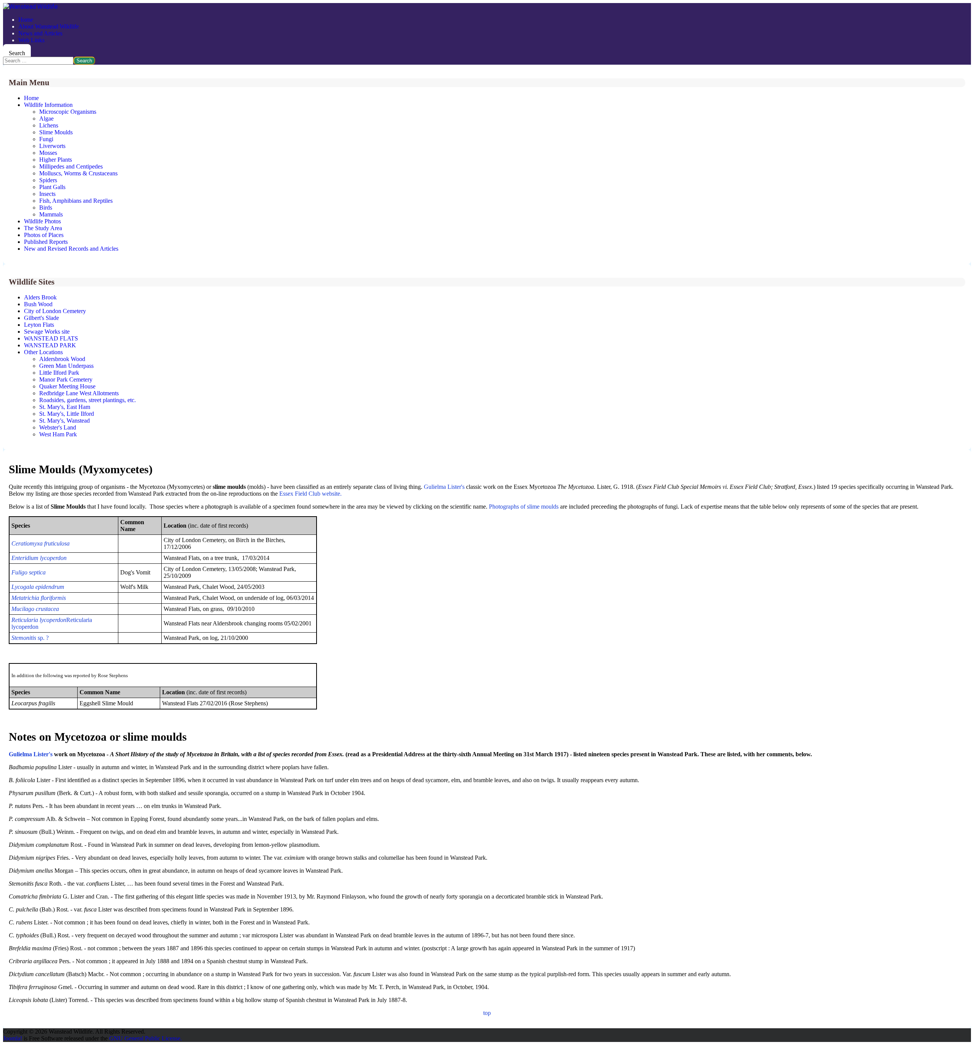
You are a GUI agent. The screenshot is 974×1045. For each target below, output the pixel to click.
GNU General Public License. (145, 1038)
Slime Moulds (56, 132)
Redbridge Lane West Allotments (79, 393)
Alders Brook (40, 297)
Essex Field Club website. (310, 493)
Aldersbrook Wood (62, 359)
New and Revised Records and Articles (71, 248)
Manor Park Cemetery (65, 379)
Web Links (31, 40)
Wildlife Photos (42, 221)
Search (17, 53)
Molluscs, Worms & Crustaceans (78, 173)
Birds (45, 207)
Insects (47, 194)
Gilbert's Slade (41, 318)
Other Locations (43, 352)
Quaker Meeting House (67, 386)
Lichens (48, 125)
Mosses (48, 153)
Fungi (46, 139)
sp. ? (30, 638)
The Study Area (43, 228)
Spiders (48, 180)
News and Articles (40, 33)
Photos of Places (44, 235)
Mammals (51, 214)
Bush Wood (38, 304)
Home (25, 19)
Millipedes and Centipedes (71, 166)
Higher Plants (55, 159)
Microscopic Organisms (67, 111)
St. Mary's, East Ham (64, 407)
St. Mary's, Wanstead (64, 420)
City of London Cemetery (55, 311)
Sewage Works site (47, 331)
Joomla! (12, 1038)
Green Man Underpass (66, 366)
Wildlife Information (48, 105)
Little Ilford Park (59, 372)
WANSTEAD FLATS (51, 338)
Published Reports (46, 242)
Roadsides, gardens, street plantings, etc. (87, 400)
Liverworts (52, 146)
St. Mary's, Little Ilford (66, 413)
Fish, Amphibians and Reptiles (76, 200)
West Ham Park (58, 434)
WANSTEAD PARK (50, 345)
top (487, 1013)
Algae (46, 118)
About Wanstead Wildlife (48, 26)
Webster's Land (57, 427)
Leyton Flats (39, 324)
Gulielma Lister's (444, 487)
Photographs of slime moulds (524, 506)
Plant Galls (52, 187)
